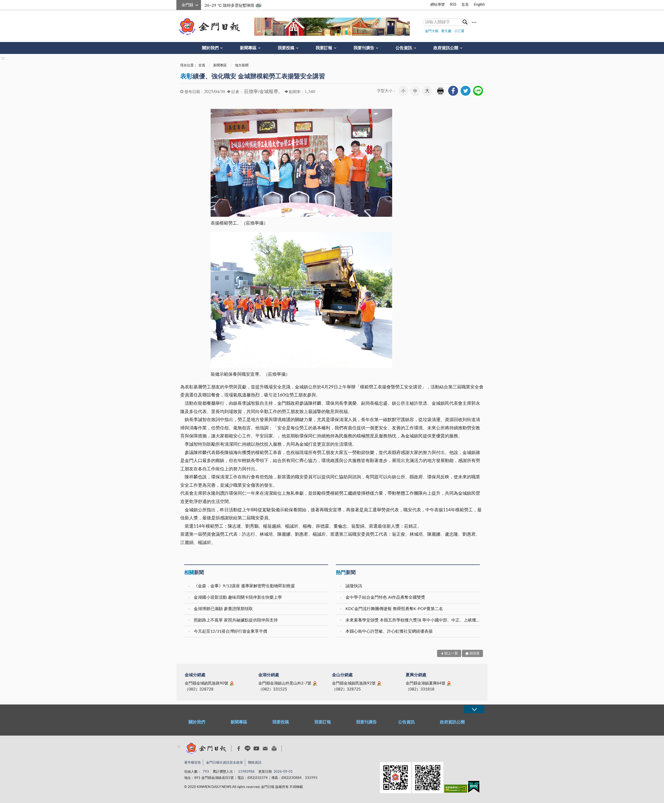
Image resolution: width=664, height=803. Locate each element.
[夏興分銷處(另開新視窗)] (449, 683)
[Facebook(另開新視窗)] (239, 748)
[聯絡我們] (265, 748)
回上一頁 (451, 653)
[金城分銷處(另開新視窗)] (231, 683)
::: (179, 4)
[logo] (208, 27)
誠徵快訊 (353, 586)
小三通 (459, 31)
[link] (453, 91)
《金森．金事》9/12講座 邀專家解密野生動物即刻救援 (244, 586)
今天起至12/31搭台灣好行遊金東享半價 (230, 631)
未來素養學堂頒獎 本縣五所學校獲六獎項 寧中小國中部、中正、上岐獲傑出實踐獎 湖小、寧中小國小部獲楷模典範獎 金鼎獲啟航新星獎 (413, 620)
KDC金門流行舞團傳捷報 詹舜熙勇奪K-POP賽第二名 (394, 609)
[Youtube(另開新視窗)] (256, 748)
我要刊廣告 (364, 48)
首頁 (465, 4)
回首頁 (474, 653)
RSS (453, 4)
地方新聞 (241, 65)
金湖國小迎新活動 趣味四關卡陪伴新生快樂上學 (238, 597)
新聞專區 (248, 48)
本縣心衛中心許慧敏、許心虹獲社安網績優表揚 (389, 631)
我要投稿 (286, 48)
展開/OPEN (474, 709)
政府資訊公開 (445, 48)
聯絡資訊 (254, 762)
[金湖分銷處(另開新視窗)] (314, 683)
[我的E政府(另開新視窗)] (473, 788)
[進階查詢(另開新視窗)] (474, 22)
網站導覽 (437, 4)
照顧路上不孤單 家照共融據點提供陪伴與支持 (236, 620)
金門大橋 (431, 31)
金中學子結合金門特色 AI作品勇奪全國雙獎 (385, 597)
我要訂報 (324, 48)
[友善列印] (274, 748)
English (479, 4)
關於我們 (210, 48)
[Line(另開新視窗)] (247, 748)
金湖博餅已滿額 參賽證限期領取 (223, 609)
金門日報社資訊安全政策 (224, 762)
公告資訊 (404, 48)
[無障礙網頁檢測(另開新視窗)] (455, 790)
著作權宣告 (192, 762)
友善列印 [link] (440, 91)
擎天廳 (446, 31)
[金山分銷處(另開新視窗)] (379, 683)
